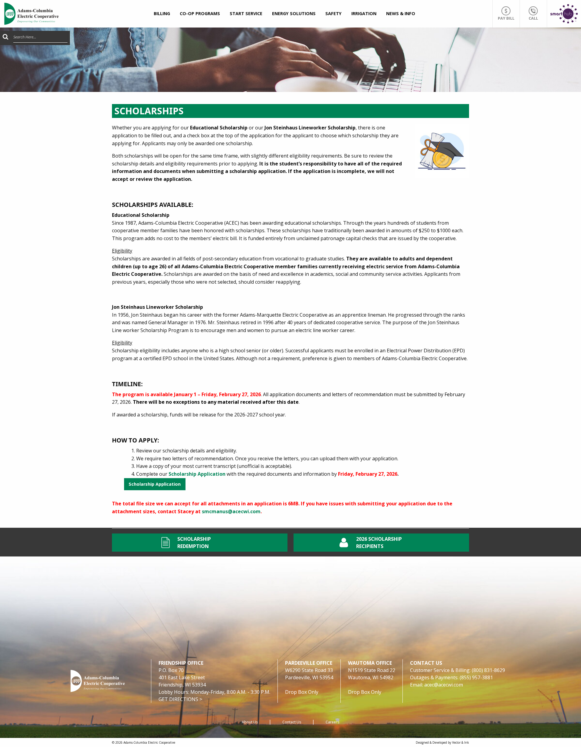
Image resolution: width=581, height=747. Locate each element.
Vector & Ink (460, 742)
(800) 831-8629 (488, 670)
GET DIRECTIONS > (180, 699)
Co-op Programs (200, 13)
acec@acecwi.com (443, 684)
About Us (250, 722)
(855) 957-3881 (476, 677)
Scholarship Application (155, 484)
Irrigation (363, 13)
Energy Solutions (294, 13)
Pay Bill (506, 18)
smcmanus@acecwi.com (231, 511)
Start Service (246, 13)
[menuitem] (162, 13)
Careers (332, 722)
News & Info (400, 13)
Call (533, 18)
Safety (333, 13)
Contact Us (291, 722)
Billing (162, 13)
